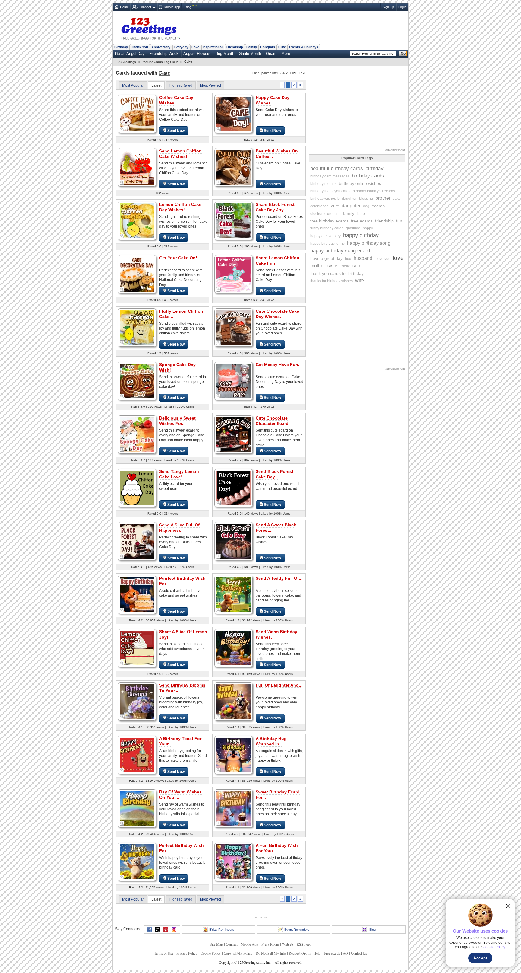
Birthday (121, 47)
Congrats (267, 47)
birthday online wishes (360, 183)
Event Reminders (297, 929)
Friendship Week (163, 53)
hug (348, 259)
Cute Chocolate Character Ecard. (273, 421)
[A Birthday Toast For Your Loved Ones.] (137, 754)
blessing (366, 198)
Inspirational (213, 47)
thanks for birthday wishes (331, 281)
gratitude (353, 228)
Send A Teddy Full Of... (279, 578)
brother (382, 198)
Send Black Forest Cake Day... (274, 474)
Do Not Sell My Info (271, 953)
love (398, 258)
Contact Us (359, 953)
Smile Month (250, 53)
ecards (378, 205)
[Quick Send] (122, 129)
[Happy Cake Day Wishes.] (233, 113)
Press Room (270, 944)
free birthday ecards (329, 221)
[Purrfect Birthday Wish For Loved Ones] (137, 594)
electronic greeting (325, 214)
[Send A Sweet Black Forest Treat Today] (233, 541)
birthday (374, 168)
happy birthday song (368, 243)
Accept (480, 957)
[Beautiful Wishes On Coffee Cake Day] (233, 167)
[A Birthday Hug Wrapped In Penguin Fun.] (233, 754)
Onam (271, 53)
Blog (188, 7)
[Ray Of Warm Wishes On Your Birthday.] (137, 808)
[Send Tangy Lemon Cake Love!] (137, 487)
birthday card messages (329, 176)
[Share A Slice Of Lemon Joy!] (137, 647)
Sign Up (388, 7)
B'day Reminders (221, 929)
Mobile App (172, 7)
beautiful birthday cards (336, 168)
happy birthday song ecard (340, 251)
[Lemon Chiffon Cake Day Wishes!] (137, 220)
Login (402, 7)
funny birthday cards (326, 228)
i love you (382, 259)
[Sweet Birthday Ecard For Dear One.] (233, 808)
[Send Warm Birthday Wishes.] (233, 647)
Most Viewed (210, 85)
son (356, 265)
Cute (282, 47)
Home (124, 7)
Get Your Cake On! (178, 257)
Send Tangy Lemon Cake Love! (179, 474)
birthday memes (323, 184)
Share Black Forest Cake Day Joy (275, 207)
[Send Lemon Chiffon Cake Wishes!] (137, 167)
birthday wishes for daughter (333, 198)
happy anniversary (325, 236)
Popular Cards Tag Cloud (160, 62)
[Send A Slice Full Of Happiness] (137, 541)
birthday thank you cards (330, 191)
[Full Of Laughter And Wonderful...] (233, 701)
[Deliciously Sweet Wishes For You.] (137, 434)
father (361, 214)
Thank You (139, 47)
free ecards (362, 221)
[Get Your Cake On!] (137, 273)
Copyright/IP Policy (238, 953)
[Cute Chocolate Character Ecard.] (233, 434)
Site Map (216, 944)
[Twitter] (157, 929)
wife (359, 280)
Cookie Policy (211, 953)
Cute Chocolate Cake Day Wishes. (277, 314)
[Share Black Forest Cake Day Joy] (233, 220)
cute (335, 205)
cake (397, 198)
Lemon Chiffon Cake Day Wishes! (180, 207)
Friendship (234, 47)
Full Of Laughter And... (279, 685)
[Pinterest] (165, 929)
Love (195, 47)
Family (251, 47)
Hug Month (224, 53)
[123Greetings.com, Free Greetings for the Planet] (150, 27)
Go (403, 53)
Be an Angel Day (129, 53)
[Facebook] (149, 929)
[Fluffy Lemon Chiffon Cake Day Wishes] (137, 327)
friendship (384, 221)
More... (287, 53)
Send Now (176, 131)
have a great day (326, 258)
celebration (319, 206)
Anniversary (160, 47)
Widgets (288, 944)
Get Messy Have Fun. (277, 364)
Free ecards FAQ (336, 953)
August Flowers (196, 53)
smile (345, 266)
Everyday (181, 47)
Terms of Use (163, 953)
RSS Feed (304, 944)
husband (363, 258)
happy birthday (361, 235)
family (348, 213)
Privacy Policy (186, 953)
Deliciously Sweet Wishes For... (177, 421)
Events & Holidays (303, 47)
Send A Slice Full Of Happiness (179, 527)
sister (333, 265)
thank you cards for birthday (337, 273)
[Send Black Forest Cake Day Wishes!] (233, 487)
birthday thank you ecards (374, 191)
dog (366, 206)
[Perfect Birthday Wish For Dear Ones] (137, 861)
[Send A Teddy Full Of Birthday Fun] (233, 594)
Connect (145, 7)
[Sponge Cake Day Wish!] (137, 380)
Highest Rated (180, 85)
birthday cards (368, 176)
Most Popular (133, 85)
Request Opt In (300, 953)
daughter (351, 205)
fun (399, 221)
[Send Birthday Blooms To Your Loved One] (137, 701)
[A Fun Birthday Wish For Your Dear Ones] (233, 861)
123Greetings (126, 62)
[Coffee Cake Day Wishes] (137, 113)
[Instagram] (174, 929)
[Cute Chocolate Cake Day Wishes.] (233, 327)
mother (317, 265)
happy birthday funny (327, 243)
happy (368, 228)
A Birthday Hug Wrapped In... (271, 741)
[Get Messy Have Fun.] (233, 380)
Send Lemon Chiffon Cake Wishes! (180, 153)
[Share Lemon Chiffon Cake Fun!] (233, 273)
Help (317, 953)
